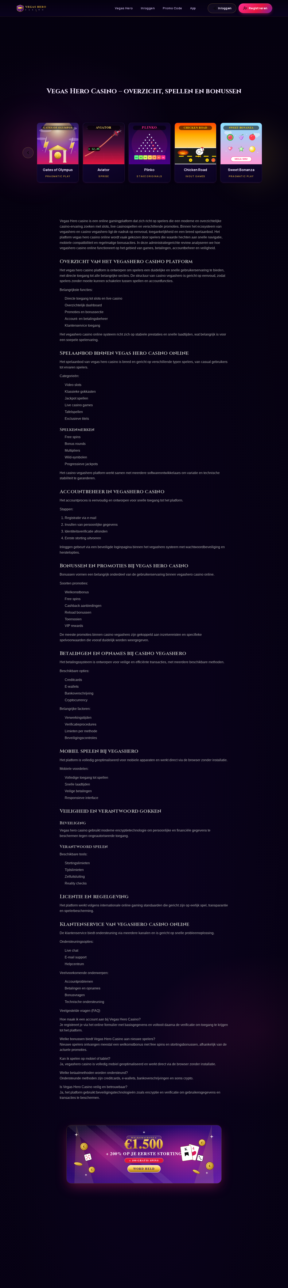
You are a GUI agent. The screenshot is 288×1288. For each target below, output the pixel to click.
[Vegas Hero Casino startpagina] (33, 8)
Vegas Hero (124, 8)
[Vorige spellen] (28, 152)
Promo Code (172, 8)
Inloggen (148, 8)
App (193, 8)
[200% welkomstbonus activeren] (144, 1154)
